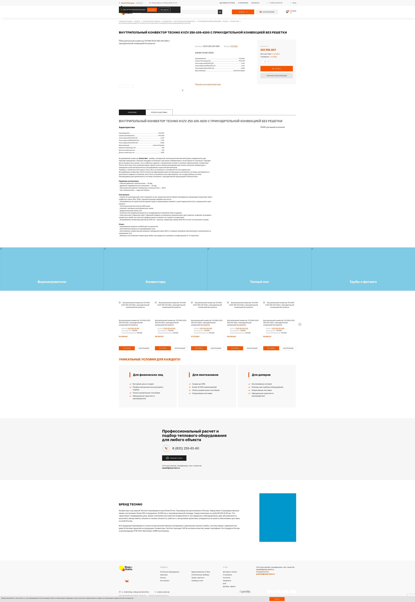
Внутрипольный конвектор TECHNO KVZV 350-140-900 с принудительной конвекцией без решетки (170, 322)
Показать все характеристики (208, 84)
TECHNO (234, 46)
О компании (243, 3)
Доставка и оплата (227, 3)
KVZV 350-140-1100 (242, 328)
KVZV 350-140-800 (133, 328)
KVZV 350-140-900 (169, 328)
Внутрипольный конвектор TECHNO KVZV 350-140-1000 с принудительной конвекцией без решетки (207, 322)
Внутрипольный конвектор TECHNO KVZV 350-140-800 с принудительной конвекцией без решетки (134, 322)
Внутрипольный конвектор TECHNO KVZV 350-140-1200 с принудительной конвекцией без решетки (279, 322)
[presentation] (182, 90)
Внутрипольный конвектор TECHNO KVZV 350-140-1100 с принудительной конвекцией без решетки (243, 322)
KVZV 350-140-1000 (206, 328)
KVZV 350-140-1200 (278, 328)
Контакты (255, 3)
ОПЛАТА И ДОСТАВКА (159, 112)
